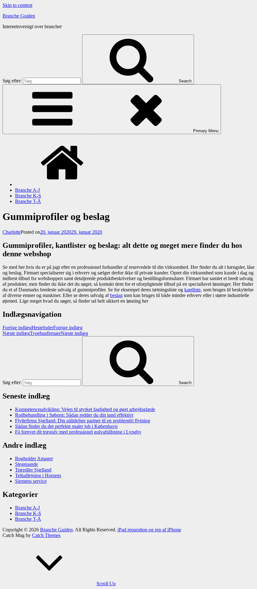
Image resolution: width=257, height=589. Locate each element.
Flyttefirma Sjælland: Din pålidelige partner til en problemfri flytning (82, 420)
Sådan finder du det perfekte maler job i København (66, 426)
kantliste (192, 289)
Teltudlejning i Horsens (38, 475)
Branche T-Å (28, 201)
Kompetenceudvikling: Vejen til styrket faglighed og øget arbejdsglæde (85, 409)
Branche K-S (28, 195)
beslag (116, 295)
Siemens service (31, 481)
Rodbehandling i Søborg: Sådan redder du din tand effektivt (74, 415)
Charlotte (12, 232)
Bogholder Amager (34, 458)
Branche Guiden (19, 15)
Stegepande (26, 464)
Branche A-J (27, 190)
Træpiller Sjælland (33, 469)
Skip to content (17, 5)
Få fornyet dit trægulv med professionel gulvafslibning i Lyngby (78, 432)
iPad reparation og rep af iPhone (149, 529)
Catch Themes (46, 535)
